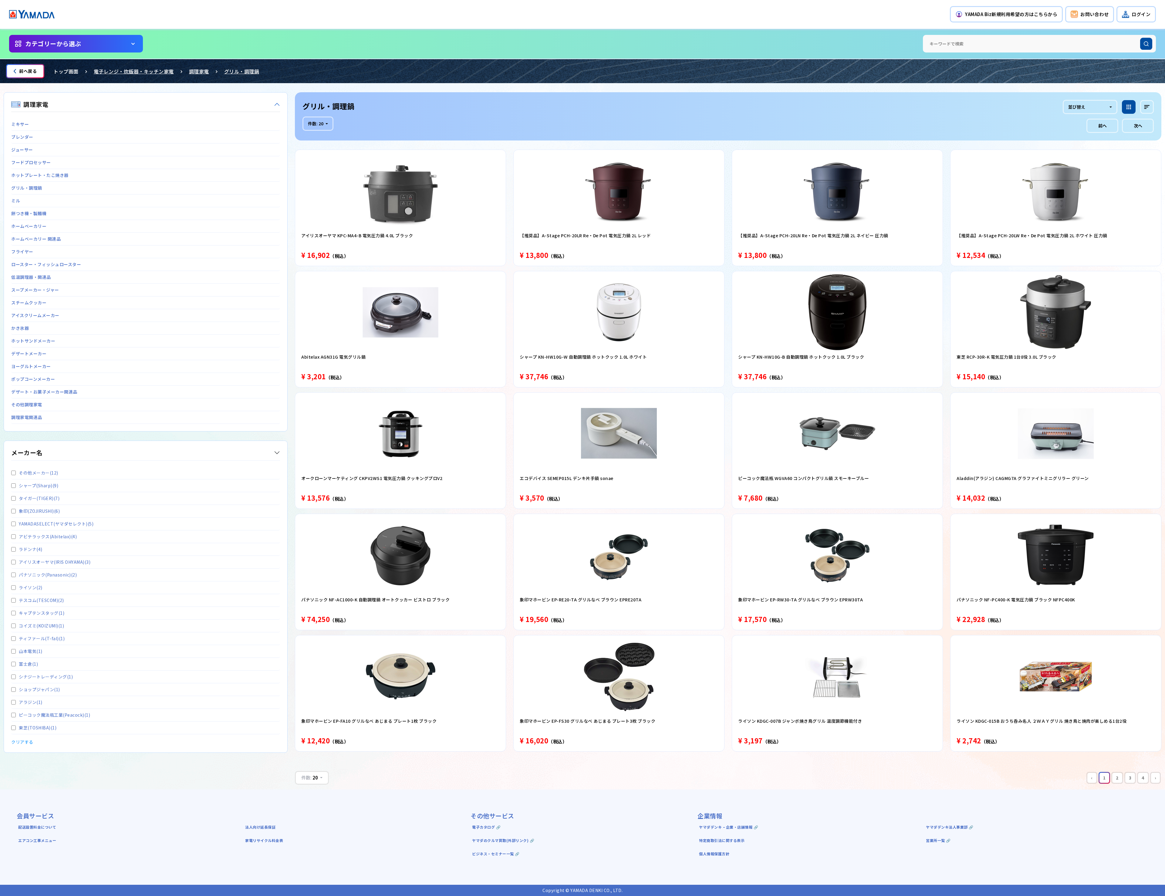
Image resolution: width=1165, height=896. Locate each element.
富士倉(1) (28, 664)
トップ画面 (66, 71)
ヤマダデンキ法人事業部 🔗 (950, 827)
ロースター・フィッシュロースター (46, 264)
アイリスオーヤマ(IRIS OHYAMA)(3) (54, 562)
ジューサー (22, 150)
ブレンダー (22, 137)
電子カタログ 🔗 (486, 827)
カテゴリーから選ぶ (53, 43)
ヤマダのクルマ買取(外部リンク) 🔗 (503, 840)
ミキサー (20, 124)
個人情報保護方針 (714, 853)
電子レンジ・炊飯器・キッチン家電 (134, 71)
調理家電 (199, 71)
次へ (1138, 126)
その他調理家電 (26, 404)
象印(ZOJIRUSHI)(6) (39, 511)
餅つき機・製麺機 (28, 213)
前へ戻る (28, 71)
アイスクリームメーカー (35, 315)
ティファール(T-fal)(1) (42, 638)
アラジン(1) (30, 702)
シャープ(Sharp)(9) (38, 485)
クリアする (22, 742)
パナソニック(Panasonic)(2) (48, 575)
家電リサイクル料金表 (264, 840)
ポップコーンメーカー (33, 379)
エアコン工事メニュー (37, 840)
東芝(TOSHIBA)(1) (37, 728)
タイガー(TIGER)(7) (39, 498)
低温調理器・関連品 (31, 277)
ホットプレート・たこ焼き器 (40, 175)
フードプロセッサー (31, 162)
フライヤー (22, 252)
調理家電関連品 (26, 417)
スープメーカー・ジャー (35, 290)
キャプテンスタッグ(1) (41, 613)
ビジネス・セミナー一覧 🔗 (496, 853)
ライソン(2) (30, 587)
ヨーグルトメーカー (31, 366)
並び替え (1076, 107)
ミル (15, 201)
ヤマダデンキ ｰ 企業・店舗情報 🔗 (728, 827)
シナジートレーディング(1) (46, 677)
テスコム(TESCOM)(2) (41, 600)
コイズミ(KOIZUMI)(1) (41, 626)
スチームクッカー (28, 302)
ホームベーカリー (28, 226)
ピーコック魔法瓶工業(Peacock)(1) (54, 715)
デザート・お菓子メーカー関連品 (44, 392)
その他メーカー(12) (38, 473)
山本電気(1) (30, 651)
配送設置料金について (37, 827)
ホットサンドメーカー (33, 341)
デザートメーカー (28, 353)
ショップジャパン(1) (39, 689)
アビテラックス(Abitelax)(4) (48, 536)
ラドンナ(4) (30, 549)
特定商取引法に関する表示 (722, 840)
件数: (315, 123)
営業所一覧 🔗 (938, 840)
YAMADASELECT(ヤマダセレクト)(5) (56, 524)
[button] (1006, 14)
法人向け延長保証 (260, 827)
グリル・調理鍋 (241, 71)
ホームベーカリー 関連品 (36, 239)
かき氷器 (20, 328)
